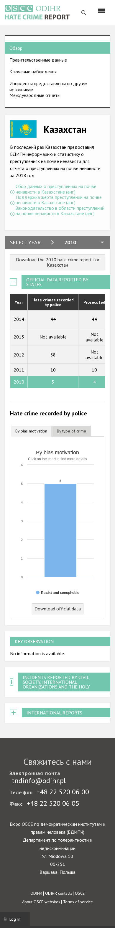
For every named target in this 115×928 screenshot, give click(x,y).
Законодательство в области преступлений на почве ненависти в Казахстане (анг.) (60, 210)
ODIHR (36, 893)
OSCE (80, 893)
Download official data (57, 609)
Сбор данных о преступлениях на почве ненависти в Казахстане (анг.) (56, 189)
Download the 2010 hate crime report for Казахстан (57, 262)
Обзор (15, 48)
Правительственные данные (38, 60)
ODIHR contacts (58, 893)
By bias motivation (31, 431)
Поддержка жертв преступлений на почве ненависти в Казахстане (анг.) (59, 199)
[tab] (31, 431)
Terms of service (78, 901)
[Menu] (101, 11)
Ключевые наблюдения (33, 72)
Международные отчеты (34, 95)
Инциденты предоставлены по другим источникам (48, 86)
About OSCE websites (41, 901)
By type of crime (71, 431)
